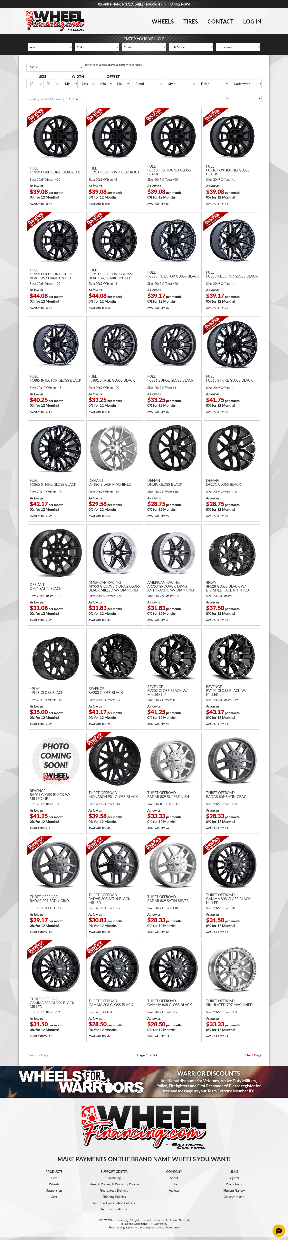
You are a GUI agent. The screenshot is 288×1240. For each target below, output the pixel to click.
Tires (190, 21)
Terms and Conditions (134, 1224)
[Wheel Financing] (144, 1126)
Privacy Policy (159, 1224)
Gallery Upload (234, 1196)
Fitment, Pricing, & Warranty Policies (114, 1184)
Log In (252, 21)
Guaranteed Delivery (114, 1190)
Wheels (163, 21)
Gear (54, 1196)
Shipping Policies (114, 1196)
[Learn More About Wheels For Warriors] (144, 1082)
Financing (114, 1178)
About (174, 1178)
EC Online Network (177, 1220)
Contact (220, 21)
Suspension (54, 1190)
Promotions (234, 1184)
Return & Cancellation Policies (114, 1203)
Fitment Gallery (234, 1190)
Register (233, 1178)
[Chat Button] (279, 1231)
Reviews (174, 1190)
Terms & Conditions (114, 1209)
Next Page (253, 1055)
